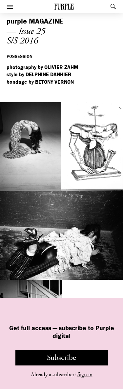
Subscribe (61, 358)
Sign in (84, 374)
